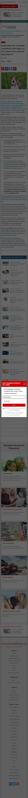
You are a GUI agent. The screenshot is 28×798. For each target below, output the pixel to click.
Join (14, 405)
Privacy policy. (17, 410)
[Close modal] (24, 384)
